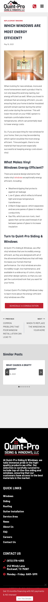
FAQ (5, 531)
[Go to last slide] (7, 372)
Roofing (7, 506)
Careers (7, 536)
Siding (6, 501)
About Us (8, 526)
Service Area (10, 516)
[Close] (45, 584)
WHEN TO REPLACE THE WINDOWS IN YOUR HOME (35, 324)
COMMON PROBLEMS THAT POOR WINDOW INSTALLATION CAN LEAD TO (12, 328)
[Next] (41, 372)
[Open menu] (42, 6)
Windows (8, 496)
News (6, 521)
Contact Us (9, 542)
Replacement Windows (13, 21)
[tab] (19, 386)
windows (18, 177)
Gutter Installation (13, 511)
